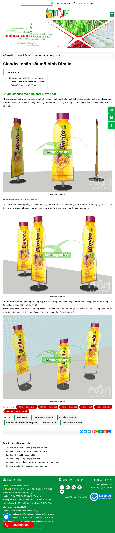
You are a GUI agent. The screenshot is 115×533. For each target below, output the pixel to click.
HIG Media (82, 497)
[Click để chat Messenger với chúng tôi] (6, 516)
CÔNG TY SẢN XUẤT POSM (23, 85)
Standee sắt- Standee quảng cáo (21, 422)
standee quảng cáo (26, 407)
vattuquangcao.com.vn (44, 521)
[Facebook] (62, 487)
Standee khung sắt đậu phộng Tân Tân (22, 458)
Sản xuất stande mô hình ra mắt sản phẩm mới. (26, 466)
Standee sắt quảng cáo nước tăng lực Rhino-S (26, 451)
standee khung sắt (48, 407)
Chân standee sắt (11, 301)
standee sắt (86, 407)
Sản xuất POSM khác (72, 422)
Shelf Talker (22, 417)
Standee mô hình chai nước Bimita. (28, 82)
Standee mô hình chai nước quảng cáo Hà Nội (26, 448)
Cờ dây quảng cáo (68, 417)
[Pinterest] (79, 487)
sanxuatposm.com (28, 521)
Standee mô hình (11, 308)
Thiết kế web (70, 497)
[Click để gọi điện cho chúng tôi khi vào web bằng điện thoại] (6, 525)
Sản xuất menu (50, 422)
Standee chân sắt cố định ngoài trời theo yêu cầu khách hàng (32, 462)
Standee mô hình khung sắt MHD (20, 455)
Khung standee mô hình (14, 99)
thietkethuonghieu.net (11, 521)
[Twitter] (62, 491)
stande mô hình (104, 407)
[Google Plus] (68, 487)
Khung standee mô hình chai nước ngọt (25, 78)
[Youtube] (74, 487)
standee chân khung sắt (17, 411)
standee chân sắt (69, 407)
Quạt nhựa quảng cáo (43, 417)
